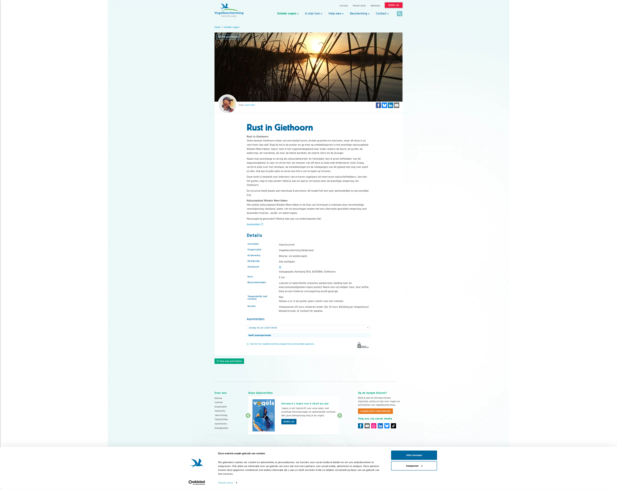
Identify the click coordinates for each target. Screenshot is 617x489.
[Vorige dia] (248, 425)
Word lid (288, 421)
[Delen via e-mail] (396, 105)
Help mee (335, 13)
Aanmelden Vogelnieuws (375, 411)
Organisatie (221, 406)
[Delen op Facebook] (378, 105)
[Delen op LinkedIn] (390, 105)
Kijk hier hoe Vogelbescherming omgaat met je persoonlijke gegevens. (282, 344)
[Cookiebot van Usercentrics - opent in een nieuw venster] (197, 482)
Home (218, 27)
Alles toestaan (414, 455)
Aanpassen (412, 465)
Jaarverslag (221, 415)
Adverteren (221, 423)
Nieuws (218, 398)
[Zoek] (399, 14)
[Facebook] (360, 425)
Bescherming (358, 13)
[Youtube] (367, 425)
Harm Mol (250, 105)
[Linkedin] (380, 425)
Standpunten (221, 428)
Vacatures (220, 411)
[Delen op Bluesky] (384, 105)
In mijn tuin (312, 13)
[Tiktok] (393, 425)
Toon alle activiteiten (230, 361)
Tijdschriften (221, 419)
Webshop (375, 5)
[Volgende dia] (339, 425)
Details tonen (225, 482)
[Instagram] (373, 425)
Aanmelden (254, 224)
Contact (381, 13)
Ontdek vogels (286, 13)
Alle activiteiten (229, 37)
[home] (229, 10)
